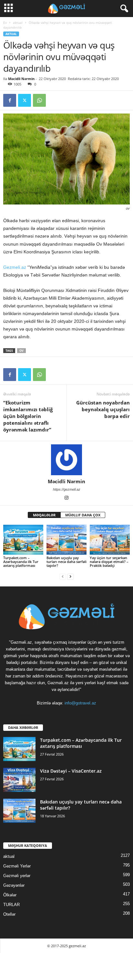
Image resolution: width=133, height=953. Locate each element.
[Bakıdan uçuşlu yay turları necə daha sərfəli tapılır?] (66, 540)
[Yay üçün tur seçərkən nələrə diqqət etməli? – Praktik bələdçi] (110, 540)
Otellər (9, 914)
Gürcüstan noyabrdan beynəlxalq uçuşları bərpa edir (103, 409)
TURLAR (11, 904)
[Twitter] (24, 100)
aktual (18, 22)
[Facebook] (9, 100)
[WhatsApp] (39, 100)
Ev (5, 22)
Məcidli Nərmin (21, 78)
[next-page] (70, 576)
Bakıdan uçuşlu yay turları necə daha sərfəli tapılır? (66, 561)
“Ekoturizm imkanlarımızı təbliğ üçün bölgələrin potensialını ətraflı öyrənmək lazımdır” (28, 416)
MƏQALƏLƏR (44, 515)
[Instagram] (66, 498)
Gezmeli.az (14, 267)
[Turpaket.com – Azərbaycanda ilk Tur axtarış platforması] (23, 540)
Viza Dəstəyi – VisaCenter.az (71, 771)
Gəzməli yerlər (16, 875)
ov (21, 351)
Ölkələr (9, 895)
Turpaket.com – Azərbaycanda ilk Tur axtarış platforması (20, 561)
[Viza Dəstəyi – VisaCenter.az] (19, 780)
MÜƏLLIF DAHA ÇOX (82, 515)
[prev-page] (62, 576)
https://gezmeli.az (66, 489)
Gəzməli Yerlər (17, 866)
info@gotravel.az (80, 703)
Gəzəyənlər (14, 885)
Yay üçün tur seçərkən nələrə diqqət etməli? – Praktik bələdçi (109, 561)
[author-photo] (66, 459)
